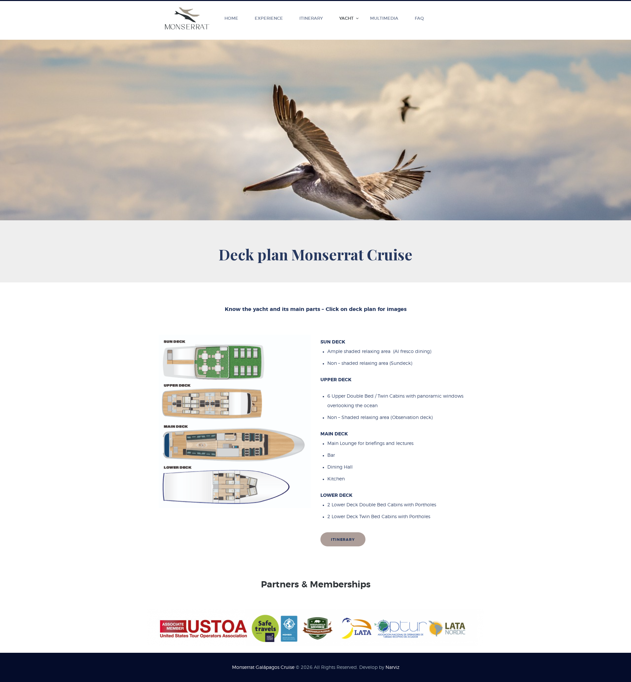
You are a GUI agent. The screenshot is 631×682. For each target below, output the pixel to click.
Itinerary (343, 539)
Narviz (392, 667)
